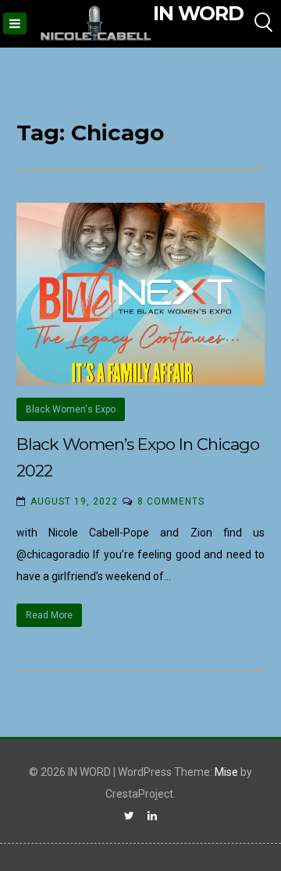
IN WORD (198, 13)
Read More (49, 615)
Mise (226, 772)
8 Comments (171, 501)
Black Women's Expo (71, 409)
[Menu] (15, 23)
